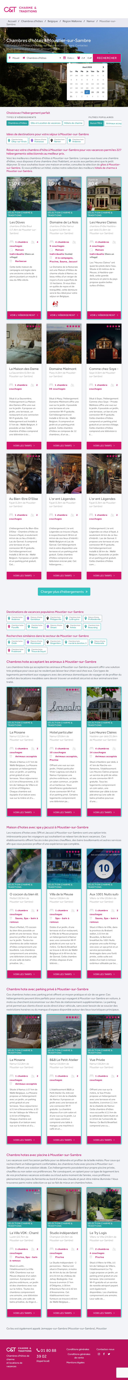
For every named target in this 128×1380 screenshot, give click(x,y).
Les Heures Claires (103, 222)
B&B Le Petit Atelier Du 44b (69, 1060)
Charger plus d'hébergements (62, 591)
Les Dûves (17, 222)
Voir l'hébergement (23, 315)
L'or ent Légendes (62, 499)
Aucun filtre (96, 123)
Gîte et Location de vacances (45, 123)
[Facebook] (104, 1354)
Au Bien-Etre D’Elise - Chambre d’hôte (36, 499)
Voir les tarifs (22, 445)
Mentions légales (75, 1362)
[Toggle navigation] (122, 7)
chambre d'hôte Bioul (21, 226)
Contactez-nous (105, 1349)
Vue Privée (97, 1060)
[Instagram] (98, 1354)
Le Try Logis (98, 1233)
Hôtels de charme (73, 123)
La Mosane (17, 732)
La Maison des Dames (24, 369)
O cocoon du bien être (25, 894)
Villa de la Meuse (61, 894)
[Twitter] (109, 1354)
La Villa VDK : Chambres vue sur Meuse (38, 1233)
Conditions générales (77, 1349)
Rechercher (107, 58)
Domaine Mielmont (62, 369)
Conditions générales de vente (79, 1356)
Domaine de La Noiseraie (67, 222)
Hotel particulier (61, 732)
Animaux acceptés (115, 123)
